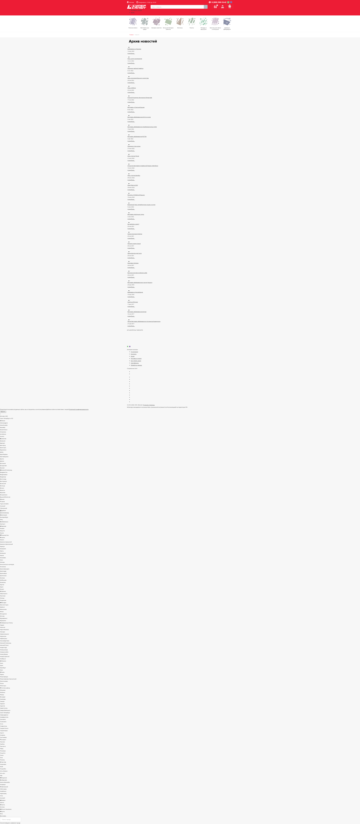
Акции (132, 12)
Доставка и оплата (136, 10)
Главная (131, 34)
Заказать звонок (132, 341)
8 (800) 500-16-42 (218, 2)
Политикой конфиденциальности (78, 409)
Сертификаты (135, 363)
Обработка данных (136, 365)
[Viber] (231, 2)
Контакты (133, 354)
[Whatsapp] (228, 2)
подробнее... (131, 53)
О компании (134, 352)
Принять (3, 411)
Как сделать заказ (136, 361)
